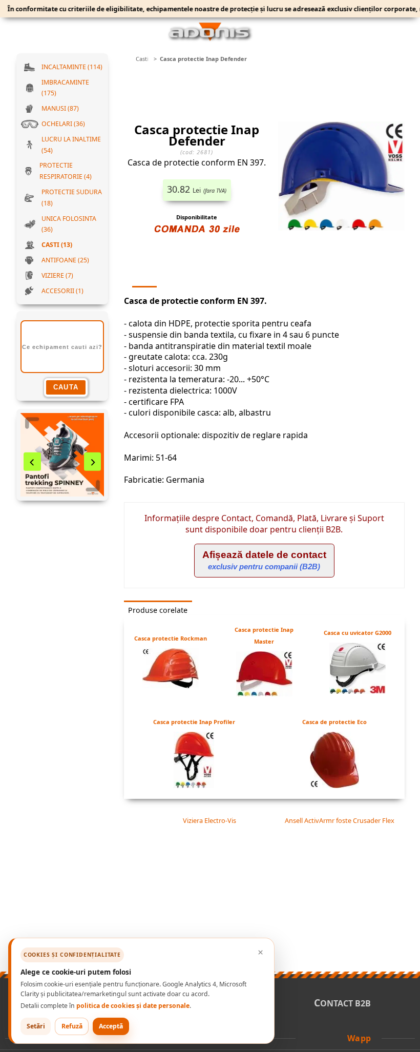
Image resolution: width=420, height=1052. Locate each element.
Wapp (359, 1038)
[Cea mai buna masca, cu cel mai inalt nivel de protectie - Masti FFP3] (62, 455)
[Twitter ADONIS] (325, 1037)
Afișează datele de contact (264, 560)
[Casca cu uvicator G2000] (357, 690)
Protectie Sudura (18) (71, 198)
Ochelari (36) (63, 123)
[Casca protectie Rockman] (170, 685)
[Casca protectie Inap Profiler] (194, 785)
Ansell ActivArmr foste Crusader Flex (340, 820)
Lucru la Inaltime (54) (71, 145)
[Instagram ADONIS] (339, 1037)
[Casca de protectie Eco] (334, 785)
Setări (36, 1026)
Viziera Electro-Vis (208, 820)
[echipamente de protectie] (127, 59)
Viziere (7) (57, 275)
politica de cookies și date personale (133, 1005)
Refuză (71, 1026)
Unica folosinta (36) (68, 224)
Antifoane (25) (65, 260)
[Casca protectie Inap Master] (264, 693)
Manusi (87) (60, 108)
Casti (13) (56, 244)
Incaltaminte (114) (71, 67)
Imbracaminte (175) (65, 88)
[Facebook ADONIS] (311, 1037)
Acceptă (111, 1026)
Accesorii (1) (62, 290)
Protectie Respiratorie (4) (65, 171)
